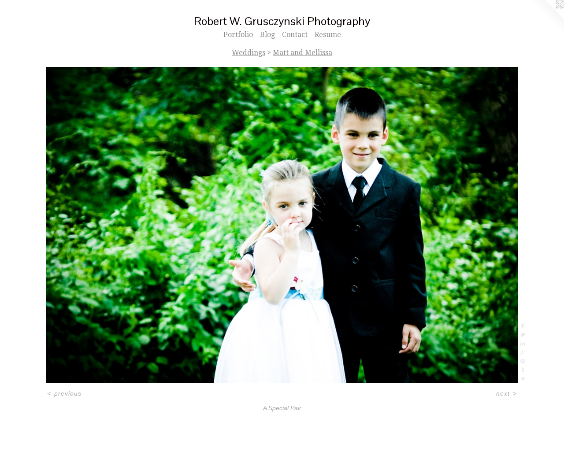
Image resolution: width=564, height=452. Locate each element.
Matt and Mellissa (302, 52)
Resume (328, 34)
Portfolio (238, 34)
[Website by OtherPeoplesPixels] (546, 17)
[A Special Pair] (282, 225)
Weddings (248, 52)
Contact (295, 34)
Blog (267, 34)
